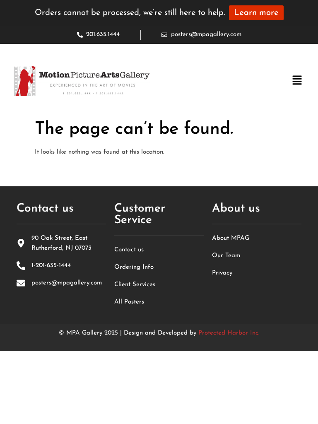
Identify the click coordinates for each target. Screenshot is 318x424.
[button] (297, 81)
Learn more (256, 13)
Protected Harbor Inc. (229, 333)
